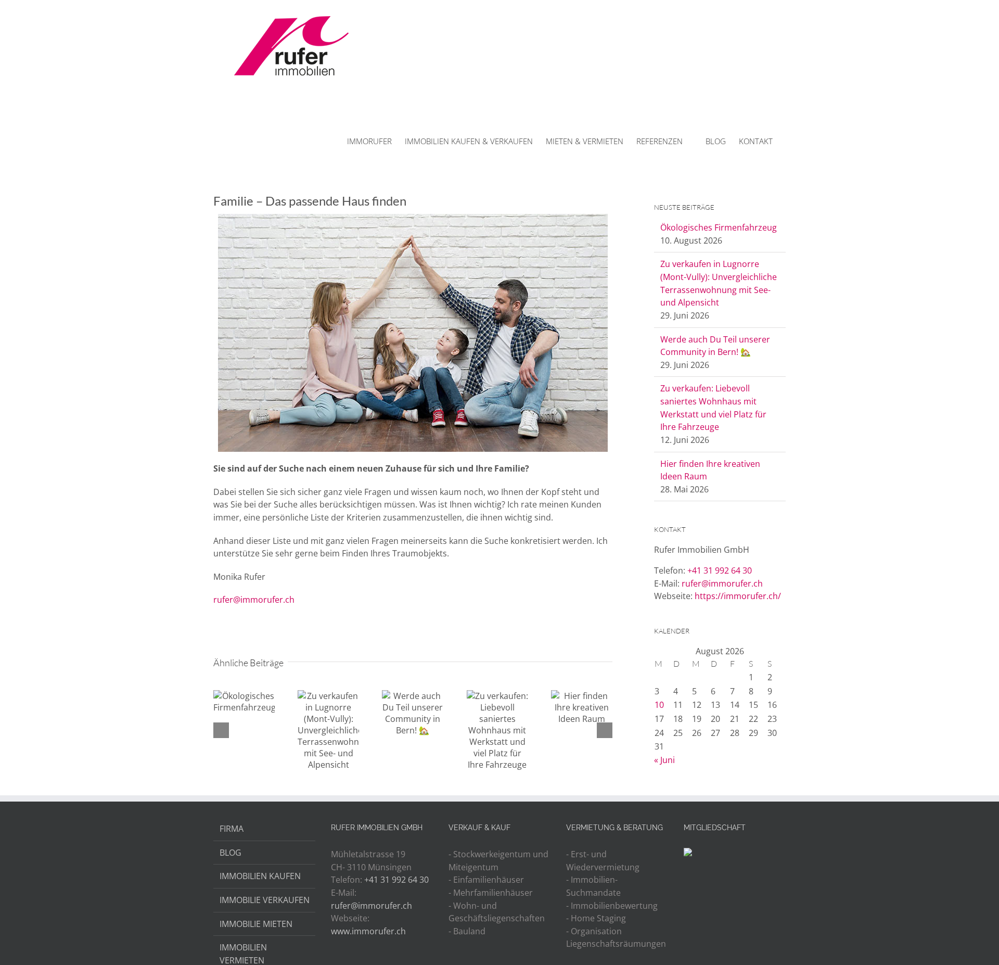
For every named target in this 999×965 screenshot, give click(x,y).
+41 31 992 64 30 (719, 570)
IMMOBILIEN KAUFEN (260, 876)
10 (659, 704)
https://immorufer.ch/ (738, 596)
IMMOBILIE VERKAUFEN (265, 900)
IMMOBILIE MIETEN (256, 924)
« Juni (664, 760)
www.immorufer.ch (368, 931)
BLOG (230, 852)
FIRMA (232, 828)
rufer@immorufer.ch (253, 599)
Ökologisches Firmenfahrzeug (718, 227)
